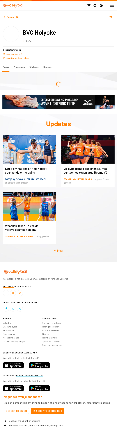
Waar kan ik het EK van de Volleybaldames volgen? (22, 227)
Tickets (45, 334)
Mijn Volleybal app (11, 337)
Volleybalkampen (49, 337)
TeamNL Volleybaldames (78, 179)
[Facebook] (6, 293)
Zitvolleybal (8, 330)
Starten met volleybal (52, 323)
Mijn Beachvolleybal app (14, 341)
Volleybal (7, 323)
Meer (60, 250)
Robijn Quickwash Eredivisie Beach (25, 179)
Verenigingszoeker (50, 326)
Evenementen (9, 334)
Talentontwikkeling (51, 330)
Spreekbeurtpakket (51, 341)
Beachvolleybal (10, 326)
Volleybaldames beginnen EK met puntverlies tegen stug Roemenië (85, 170)
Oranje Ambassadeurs (52, 345)
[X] (13, 293)
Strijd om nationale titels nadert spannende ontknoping (26, 170)
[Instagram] (20, 293)
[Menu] (112, 5)
